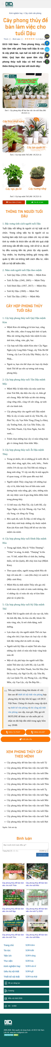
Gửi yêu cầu (27, 739)
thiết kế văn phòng (19, 707)
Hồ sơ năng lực (14, 983)
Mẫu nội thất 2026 (15, 998)
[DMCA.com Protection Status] (11, 1035)
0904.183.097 (39, 732)
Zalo (47, 49)
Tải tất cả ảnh (38, 202)
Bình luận (16, 39)
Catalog (11, 991)
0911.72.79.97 (14, 732)
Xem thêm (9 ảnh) (14, 202)
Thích (6, 39)
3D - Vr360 (12, 1006)
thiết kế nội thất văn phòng (30, 694)
